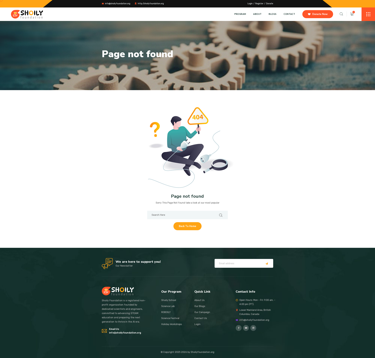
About (257, 14)
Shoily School (168, 300)
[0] (351, 14)
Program (240, 14)
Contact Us (200, 318)
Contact (289, 14)
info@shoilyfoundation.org (117, 3)
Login (250, 3)
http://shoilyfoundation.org (151, 3)
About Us (199, 300)
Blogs (272, 14)
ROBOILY (166, 312)
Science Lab (168, 306)
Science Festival (170, 318)
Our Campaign (202, 312)
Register (259, 3)
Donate (269, 3)
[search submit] (221, 214)
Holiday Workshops (171, 324)
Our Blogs (199, 306)
